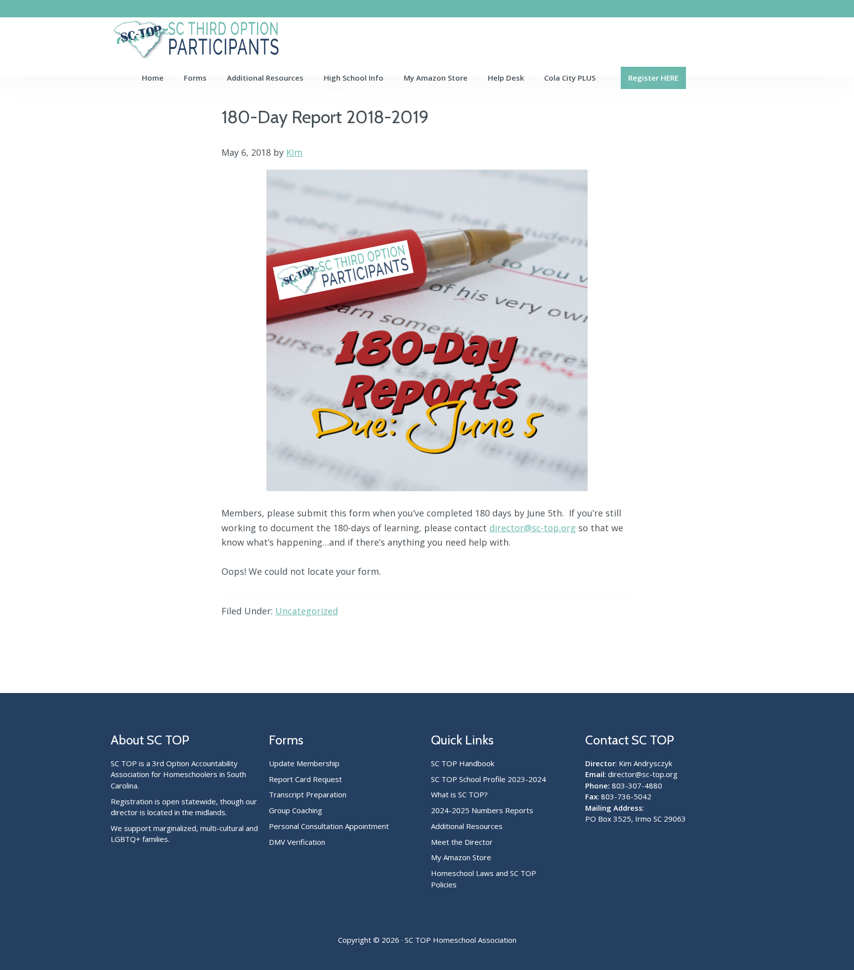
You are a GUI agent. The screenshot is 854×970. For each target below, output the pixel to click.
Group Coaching (295, 810)
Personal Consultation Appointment (329, 826)
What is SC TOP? (459, 794)
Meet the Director (462, 842)
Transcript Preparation (307, 794)
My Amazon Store (461, 857)
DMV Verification (297, 842)
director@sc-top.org (532, 528)
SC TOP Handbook (462, 763)
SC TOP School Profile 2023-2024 (488, 779)
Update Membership (304, 763)
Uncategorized (306, 611)
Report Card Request (305, 779)
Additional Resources (467, 826)
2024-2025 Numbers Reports (482, 810)
